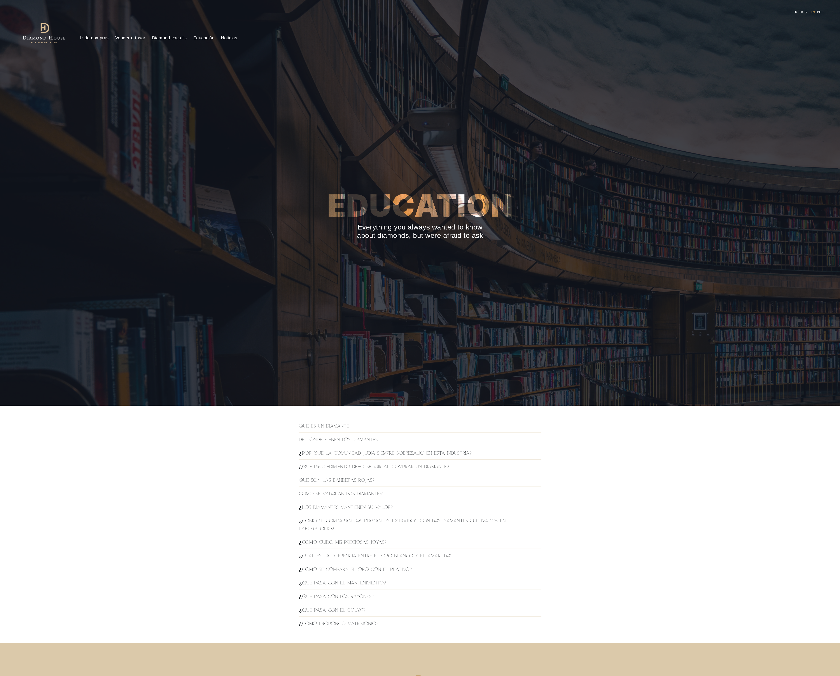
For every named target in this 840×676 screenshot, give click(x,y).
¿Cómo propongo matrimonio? (338, 623)
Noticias (229, 37)
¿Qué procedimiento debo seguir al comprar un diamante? (374, 466)
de (819, 12)
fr (801, 12)
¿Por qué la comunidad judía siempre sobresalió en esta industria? (385, 453)
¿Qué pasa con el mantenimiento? (342, 582)
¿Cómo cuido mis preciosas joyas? (343, 542)
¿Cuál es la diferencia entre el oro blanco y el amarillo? (375, 555)
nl (807, 12)
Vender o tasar (130, 37)
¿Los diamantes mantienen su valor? (346, 507)
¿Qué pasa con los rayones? (336, 596)
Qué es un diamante (324, 425)
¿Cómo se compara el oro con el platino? (355, 569)
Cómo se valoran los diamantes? (341, 493)
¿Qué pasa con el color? (332, 609)
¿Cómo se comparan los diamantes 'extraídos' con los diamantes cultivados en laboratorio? (402, 524)
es (813, 12)
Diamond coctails (169, 37)
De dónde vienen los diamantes (338, 439)
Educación (204, 37)
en (795, 12)
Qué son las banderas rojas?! (337, 480)
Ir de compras (94, 37)
